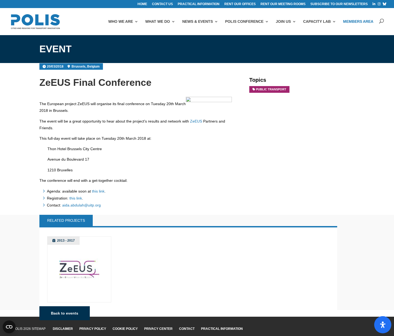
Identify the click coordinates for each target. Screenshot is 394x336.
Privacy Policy (92, 329)
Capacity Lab (317, 21)
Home (142, 4)
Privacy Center (158, 329)
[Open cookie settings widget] (9, 326)
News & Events (197, 21)
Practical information (199, 4)
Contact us (162, 4)
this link (98, 191)
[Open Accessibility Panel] (382, 324)
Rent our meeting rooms (283, 4)
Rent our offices (240, 4)
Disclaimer (63, 329)
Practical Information (222, 329)
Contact (187, 329)
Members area (358, 21)
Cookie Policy (125, 329)
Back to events (64, 313)
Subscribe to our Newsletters (339, 4)
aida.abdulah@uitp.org (81, 205)
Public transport (271, 89)
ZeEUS (196, 121)
